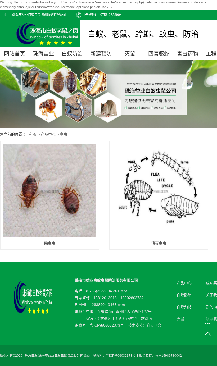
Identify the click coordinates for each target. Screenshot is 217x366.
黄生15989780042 (168, 356)
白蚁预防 (184, 307)
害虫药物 (187, 54)
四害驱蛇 (158, 54)
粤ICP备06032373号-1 (122, 356)
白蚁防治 (72, 54)
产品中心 (48, 134)
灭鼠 (130, 54)
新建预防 (101, 54)
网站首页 (14, 54)
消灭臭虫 (158, 243)
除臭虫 (49, 243)
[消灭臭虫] (159, 190)
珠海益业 (43, 54)
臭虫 (63, 134)
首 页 (32, 134)
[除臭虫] (50, 190)
